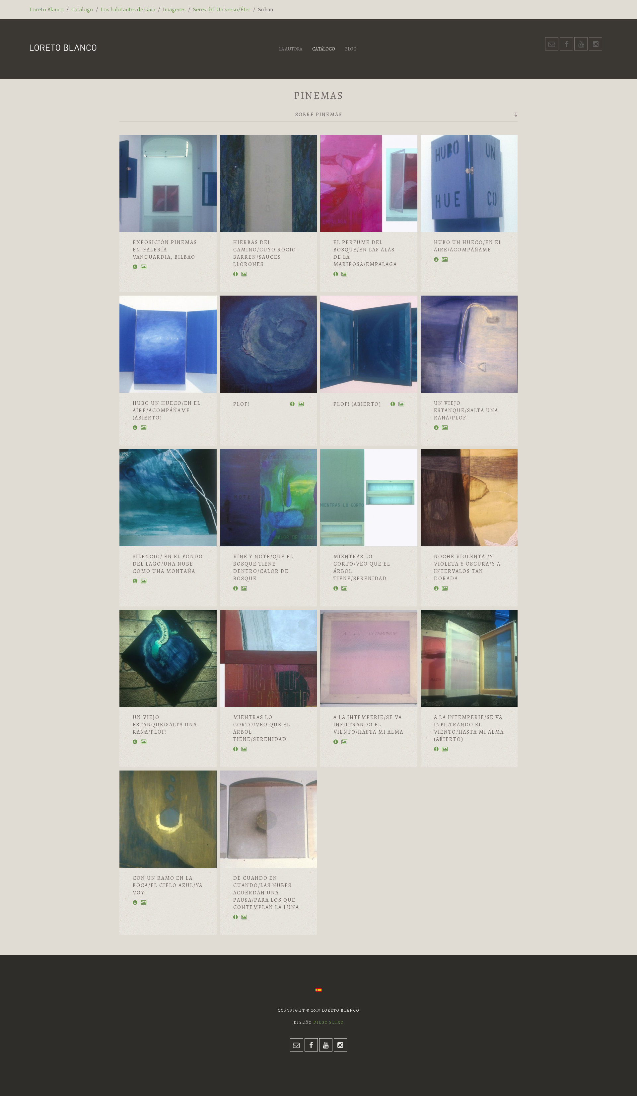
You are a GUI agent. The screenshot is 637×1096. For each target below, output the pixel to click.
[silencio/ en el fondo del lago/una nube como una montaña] (168, 497)
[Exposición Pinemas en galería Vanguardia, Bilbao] (168, 183)
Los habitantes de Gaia (128, 10)
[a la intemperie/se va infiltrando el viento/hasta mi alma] (368, 658)
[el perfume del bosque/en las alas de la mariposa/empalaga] (368, 183)
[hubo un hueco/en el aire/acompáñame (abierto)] (168, 344)
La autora (290, 49)
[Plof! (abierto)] (368, 344)
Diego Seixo (328, 1022)
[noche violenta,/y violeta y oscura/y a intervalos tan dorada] (469, 497)
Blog (350, 49)
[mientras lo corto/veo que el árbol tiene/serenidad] (368, 497)
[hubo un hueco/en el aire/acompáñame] (469, 183)
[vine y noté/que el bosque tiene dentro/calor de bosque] (268, 497)
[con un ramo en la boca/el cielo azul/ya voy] (168, 819)
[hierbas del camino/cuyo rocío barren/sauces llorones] (268, 183)
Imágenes (174, 10)
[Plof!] (268, 344)
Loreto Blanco (47, 10)
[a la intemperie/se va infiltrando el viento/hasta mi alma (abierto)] (469, 658)
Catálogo (82, 10)
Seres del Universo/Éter (221, 10)
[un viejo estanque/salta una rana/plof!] (469, 344)
